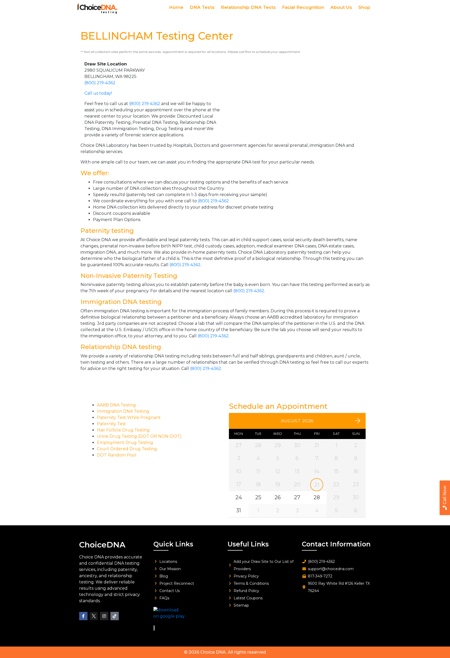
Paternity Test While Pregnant (129, 417)
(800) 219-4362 (99, 82)
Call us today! (98, 93)
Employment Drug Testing (125, 442)
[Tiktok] (114, 616)
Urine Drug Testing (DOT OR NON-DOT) (139, 436)
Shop (364, 7)
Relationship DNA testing (120, 347)
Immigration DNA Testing (123, 411)
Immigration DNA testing (121, 302)
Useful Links (248, 544)
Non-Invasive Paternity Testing (128, 275)
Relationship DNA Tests (248, 7)
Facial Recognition (303, 7)
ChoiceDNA (102, 545)
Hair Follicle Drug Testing (123, 430)
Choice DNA (213, 652)
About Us (341, 7)
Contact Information (336, 544)
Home (176, 7)
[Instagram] (104, 616)
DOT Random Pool (116, 455)
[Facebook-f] (83, 616)
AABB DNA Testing (116, 405)
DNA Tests (202, 7)
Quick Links (173, 544)
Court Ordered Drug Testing (127, 448)
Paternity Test (111, 423)
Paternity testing (107, 230)
